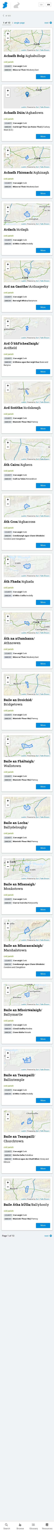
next (46, 23)
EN (48, 4)
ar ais (7, 15)
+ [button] (8, 33)
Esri (37, 50)
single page (19, 23)
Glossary (34, 1528)
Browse (20, 1528)
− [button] (8, 38)
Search (6, 1528)
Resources (47, 1528)
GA (41, 4)
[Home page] (5, 5)
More (43, 76)
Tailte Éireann (44, 50)
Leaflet (23, 50)
